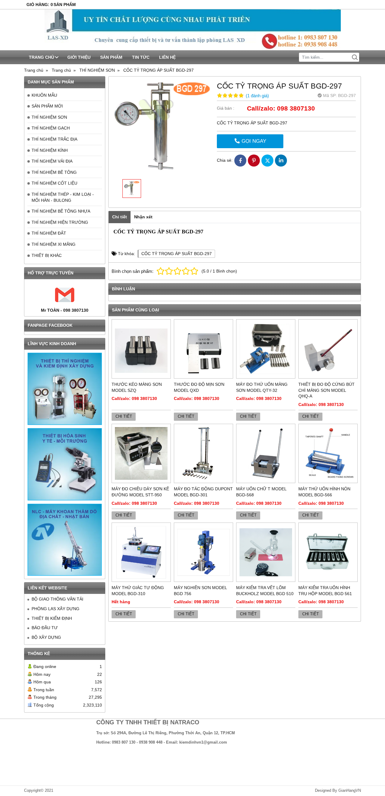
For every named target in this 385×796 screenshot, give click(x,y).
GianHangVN (349, 790)
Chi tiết (124, 416)
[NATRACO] (192, 29)
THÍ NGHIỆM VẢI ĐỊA (52, 161)
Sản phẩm (111, 57)
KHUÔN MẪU (44, 95)
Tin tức (140, 57)
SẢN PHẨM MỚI (47, 106)
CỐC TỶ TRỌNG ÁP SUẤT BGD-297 (176, 253)
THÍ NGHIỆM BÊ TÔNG (54, 172)
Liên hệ (167, 57)
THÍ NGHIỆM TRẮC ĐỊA (54, 139)
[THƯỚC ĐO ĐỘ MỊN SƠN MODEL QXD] (203, 349)
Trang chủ (41, 57)
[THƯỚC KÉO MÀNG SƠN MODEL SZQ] (141, 349)
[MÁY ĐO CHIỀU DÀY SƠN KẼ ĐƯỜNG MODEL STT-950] (141, 453)
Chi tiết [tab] (119, 216)
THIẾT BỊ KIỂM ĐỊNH (52, 618)
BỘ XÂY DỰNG (46, 637)
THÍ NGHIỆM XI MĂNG (53, 244)
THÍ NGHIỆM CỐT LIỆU (54, 183)
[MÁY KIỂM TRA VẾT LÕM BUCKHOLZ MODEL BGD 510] (265, 552)
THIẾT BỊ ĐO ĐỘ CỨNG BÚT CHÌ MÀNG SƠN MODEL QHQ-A (326, 390)
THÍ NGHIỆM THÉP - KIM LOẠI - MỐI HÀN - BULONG (63, 197)
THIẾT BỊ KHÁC (47, 255)
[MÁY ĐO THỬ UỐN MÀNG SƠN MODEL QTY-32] (265, 349)
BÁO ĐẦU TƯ (45, 627)
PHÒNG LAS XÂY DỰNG (55, 608)
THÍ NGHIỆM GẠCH (51, 128)
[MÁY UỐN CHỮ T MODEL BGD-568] (265, 453)
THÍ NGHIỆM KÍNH (50, 150)
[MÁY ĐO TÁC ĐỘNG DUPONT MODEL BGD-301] (203, 453)
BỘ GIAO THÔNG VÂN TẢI (57, 599)
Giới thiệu (79, 57)
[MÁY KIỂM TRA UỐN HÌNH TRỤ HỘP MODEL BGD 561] (328, 552)
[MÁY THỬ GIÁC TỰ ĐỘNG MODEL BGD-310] (141, 552)
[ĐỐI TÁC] (64, 389)
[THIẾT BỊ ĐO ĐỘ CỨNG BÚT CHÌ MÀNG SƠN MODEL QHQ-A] (328, 349)
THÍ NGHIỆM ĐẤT (49, 233)
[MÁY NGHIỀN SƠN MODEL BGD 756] (203, 552)
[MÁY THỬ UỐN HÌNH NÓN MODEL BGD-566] (328, 453)
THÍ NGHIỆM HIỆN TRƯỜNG (60, 222)
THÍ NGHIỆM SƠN (49, 117)
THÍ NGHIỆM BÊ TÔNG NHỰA (61, 211)
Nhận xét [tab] (143, 216)
